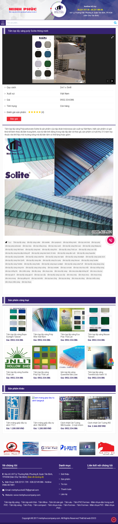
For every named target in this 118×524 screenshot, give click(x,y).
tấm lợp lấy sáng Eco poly (52, 260)
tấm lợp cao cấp (40, 275)
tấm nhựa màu (48, 271)
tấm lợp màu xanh (54, 246)
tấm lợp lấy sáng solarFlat (35, 257)
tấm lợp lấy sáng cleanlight (74, 257)
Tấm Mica (42, 502)
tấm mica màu (72, 275)
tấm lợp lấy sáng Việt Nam (14, 249)
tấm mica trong (10, 278)
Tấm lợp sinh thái (29, 502)
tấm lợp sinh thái (84, 242)
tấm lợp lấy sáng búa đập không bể (17, 253)
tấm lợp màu (27, 246)
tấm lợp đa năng (64, 278)
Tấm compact (39, 505)
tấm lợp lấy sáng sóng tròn (14, 267)
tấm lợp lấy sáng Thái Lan (68, 249)
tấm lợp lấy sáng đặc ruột (66, 253)
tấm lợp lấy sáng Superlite (86, 253)
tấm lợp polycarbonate (13, 246)
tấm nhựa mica (84, 275)
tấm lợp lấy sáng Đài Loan (72, 246)
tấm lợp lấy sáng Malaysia (92, 246)
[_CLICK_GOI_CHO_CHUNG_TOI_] (110, 240)
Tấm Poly (27, 505)
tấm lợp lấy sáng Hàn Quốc (14, 260)
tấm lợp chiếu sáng (93, 278)
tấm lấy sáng (36, 271)
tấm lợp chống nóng (97, 267)
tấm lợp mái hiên (37, 278)
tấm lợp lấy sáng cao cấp (87, 249)
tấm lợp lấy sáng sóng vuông (36, 267)
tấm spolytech (56, 242)
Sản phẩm (65, 479)
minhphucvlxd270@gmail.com (25, 490)
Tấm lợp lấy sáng (19, 242)
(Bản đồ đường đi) (36, 477)
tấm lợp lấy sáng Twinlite (13, 264)
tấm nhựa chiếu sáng (12, 282)
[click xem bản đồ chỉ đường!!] (110, 362)
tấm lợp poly (96, 242)
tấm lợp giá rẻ (10, 275)
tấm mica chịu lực (96, 271)
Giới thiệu (65, 474)
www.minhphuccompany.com (27, 495)
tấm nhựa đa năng (78, 278)
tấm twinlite (46, 242)
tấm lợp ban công (51, 278)
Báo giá (14, 118)
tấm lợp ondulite (53, 267)
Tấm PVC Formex (82, 502)
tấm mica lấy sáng (61, 271)
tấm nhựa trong (96, 275)
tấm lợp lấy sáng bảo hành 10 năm (44, 253)
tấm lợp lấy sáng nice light (55, 257)
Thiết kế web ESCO (87, 518)
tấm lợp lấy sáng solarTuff (74, 264)
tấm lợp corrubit (66, 267)
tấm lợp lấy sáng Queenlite (14, 257)
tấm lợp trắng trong (39, 246)
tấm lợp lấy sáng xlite (33, 260)
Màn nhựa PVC (96, 505)
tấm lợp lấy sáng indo (32, 249)
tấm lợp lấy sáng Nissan (71, 260)
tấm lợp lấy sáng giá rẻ (25, 275)
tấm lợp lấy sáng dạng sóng (94, 264)
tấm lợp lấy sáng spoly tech (95, 257)
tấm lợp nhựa (26, 282)
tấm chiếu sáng (24, 271)
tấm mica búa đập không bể (78, 271)
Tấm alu (68, 502)
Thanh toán (66, 489)
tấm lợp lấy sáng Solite (32, 264)
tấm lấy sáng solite (33, 242)
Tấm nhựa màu (55, 505)
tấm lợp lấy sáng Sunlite (89, 260)
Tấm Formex (69, 505)
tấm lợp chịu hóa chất (80, 267)
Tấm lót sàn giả (56, 502)
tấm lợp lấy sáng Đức (49, 249)
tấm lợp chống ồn (11, 271)
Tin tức (64, 484)
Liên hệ (64, 494)
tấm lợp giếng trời (24, 278)
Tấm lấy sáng (15, 505)
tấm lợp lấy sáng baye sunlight (52, 264)
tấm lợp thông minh (69, 242)
